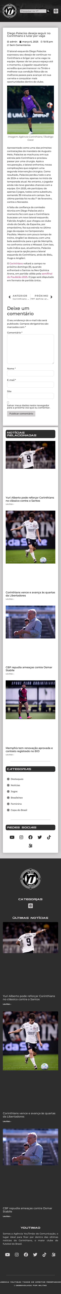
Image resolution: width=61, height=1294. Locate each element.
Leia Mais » (10, 504)
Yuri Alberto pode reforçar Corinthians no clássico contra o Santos (30, 499)
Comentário (14, 333)
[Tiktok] (49, 837)
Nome (11, 369)
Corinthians (16, 263)
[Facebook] (26, 1254)
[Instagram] (16, 1254)
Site (9, 391)
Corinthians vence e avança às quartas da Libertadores (30, 594)
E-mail (11, 380)
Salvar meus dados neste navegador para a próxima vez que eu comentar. (28, 406)
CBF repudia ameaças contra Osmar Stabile (29, 669)
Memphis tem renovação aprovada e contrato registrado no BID (29, 750)
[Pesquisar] (48, 11)
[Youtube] (7, 1254)
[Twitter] (35, 1254)
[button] (56, 11)
